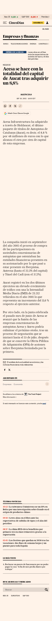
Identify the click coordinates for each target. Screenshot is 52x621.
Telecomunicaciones (19, 44)
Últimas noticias (12, 501)
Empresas (7, 384)
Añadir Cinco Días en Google (18, 113)
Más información (9, 397)
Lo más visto (9, 558)
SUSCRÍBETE (38, 23)
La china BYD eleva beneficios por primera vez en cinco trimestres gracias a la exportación (24, 532)
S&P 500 (25, 17)
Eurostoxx (15, 596)
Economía (18, 384)
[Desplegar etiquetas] (47, 384)
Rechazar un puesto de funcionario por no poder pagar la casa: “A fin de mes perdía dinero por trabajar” (27, 566)
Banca (6, 44)
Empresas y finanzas (21, 37)
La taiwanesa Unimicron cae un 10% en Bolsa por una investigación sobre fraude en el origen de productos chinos (26, 509)
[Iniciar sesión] (47, 22)
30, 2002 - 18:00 (26, 99)
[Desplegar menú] (5, 23)
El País (45, 29)
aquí (44, 403)
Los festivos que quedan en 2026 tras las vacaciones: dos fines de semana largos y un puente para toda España (26, 543)
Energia (33, 44)
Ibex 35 (7, 17)
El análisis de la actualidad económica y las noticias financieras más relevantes (23, 363)
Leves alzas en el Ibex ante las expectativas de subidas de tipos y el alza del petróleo (38, 55)
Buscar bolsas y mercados (17, 582)
